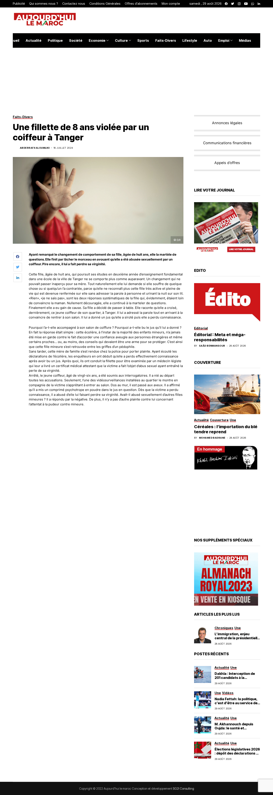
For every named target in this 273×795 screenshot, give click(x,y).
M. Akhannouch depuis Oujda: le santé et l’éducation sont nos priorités (234, 730)
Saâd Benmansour (212, 345)
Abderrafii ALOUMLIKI (35, 148)
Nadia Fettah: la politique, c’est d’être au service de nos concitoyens (236, 703)
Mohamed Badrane (212, 437)
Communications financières (227, 143)
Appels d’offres (227, 163)
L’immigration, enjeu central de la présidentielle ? (237, 638)
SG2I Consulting (183, 788)
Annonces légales (227, 123)
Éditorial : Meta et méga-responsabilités (219, 337)
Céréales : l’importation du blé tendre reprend (225, 429)
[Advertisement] (106, 421)
